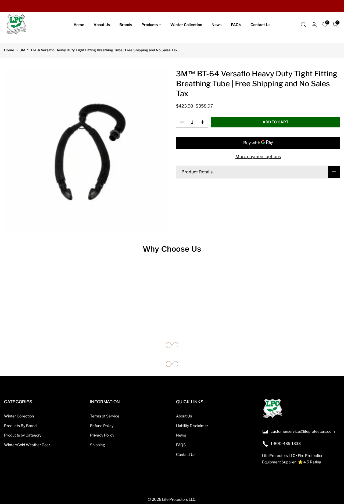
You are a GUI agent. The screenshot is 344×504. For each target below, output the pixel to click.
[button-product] (180, 122)
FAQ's (236, 24)
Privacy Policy (102, 435)
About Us (102, 24)
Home (79, 24)
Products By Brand (20, 425)
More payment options (258, 156)
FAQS (181, 444)
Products (149, 24)
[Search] (304, 25)
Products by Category (22, 435)
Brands (125, 24)
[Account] (314, 25)
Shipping (97, 444)
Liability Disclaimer (192, 425)
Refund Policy (101, 425)
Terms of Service (104, 416)
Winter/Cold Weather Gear (27, 444)
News (216, 24)
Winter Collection (186, 24)
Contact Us (260, 24)
